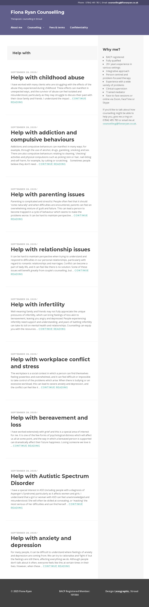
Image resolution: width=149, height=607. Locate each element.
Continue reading (52, 164)
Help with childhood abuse (47, 77)
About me (16, 27)
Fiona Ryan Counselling (37, 12)
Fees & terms (57, 27)
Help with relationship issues (50, 249)
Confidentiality (79, 27)
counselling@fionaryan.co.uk (123, 2)
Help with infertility (38, 304)
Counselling (34, 27)
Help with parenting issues (48, 194)
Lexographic (122, 591)
